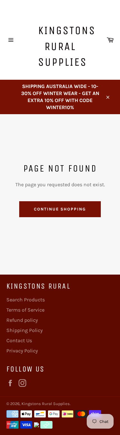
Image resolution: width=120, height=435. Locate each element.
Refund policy (22, 320)
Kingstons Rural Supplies (63, 46)
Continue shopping (60, 209)
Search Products (25, 300)
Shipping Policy (24, 330)
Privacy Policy (22, 351)
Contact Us (19, 340)
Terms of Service (25, 310)
